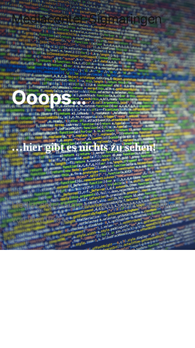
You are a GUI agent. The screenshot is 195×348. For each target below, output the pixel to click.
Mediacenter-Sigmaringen (86, 19)
